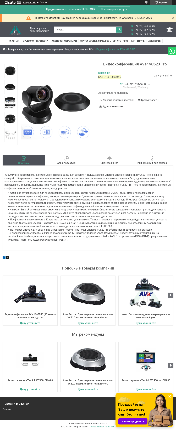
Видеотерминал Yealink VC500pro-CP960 (146, 380)
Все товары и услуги (114, 9)
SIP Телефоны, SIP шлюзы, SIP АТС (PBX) (104, 41)
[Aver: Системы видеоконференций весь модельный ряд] (145, 294)
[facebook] (4, 257)
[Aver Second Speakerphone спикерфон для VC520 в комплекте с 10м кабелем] (88, 294)
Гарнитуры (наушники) (146, 41)
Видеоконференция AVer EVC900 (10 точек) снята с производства (30, 316)
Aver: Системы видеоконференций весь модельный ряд (146, 316)
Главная (14, 41)
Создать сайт (29, 2)
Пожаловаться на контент (102, 427)
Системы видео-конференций (46, 49)
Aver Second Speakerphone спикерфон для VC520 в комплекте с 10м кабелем (88, 316)
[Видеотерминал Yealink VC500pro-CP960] (145, 360)
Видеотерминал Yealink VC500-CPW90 (30, 380)
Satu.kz (103, 423)
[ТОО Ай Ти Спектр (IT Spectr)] (15, 29)
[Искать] (119, 30)
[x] (7, 257)
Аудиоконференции (64, 41)
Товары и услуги (17, 49)
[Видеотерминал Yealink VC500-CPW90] (30, 360)
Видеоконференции (35, 41)
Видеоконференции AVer (79, 49)
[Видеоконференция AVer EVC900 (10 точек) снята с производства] (30, 294)
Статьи (7, 409)
